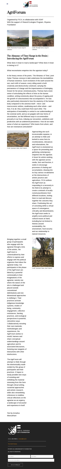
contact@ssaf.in (22, 439)
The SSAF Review (12, 444)
